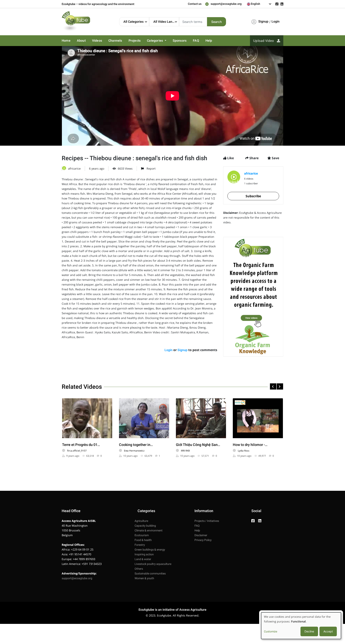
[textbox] (259, 3)
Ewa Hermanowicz (134, 450)
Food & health (143, 540)
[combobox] (259, 4)
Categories (155, 40)
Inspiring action (144, 554)
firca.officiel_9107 (77, 450)
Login (276, 21)
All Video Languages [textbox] (166, 22)
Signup (263, 21)
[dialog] (301, 625)
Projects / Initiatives (206, 520)
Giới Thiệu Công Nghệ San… (198, 445)
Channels (115, 40)
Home (66, 40)
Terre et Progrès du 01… (81, 445)
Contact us (194, 3)
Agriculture (141, 520)
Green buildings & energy (150, 549)
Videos (97, 40)
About (81, 40)
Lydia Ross (243, 450)
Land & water (143, 559)
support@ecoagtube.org (226, 3)
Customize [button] (270, 631)
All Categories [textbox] (133, 22)
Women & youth (144, 578)
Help (208, 40)
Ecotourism (142, 535)
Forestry (140, 544)
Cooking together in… (136, 445)
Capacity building (145, 525)
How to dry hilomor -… (250, 445)
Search (216, 22)
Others (139, 568)
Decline (309, 631)
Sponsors (180, 40)
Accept (328, 631)
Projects (135, 40)
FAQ (196, 40)
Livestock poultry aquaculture (153, 563)
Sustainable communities (150, 573)
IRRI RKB (185, 450)
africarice (74, 168)
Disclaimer (200, 535)
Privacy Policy (203, 540)
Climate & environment (149, 530)
